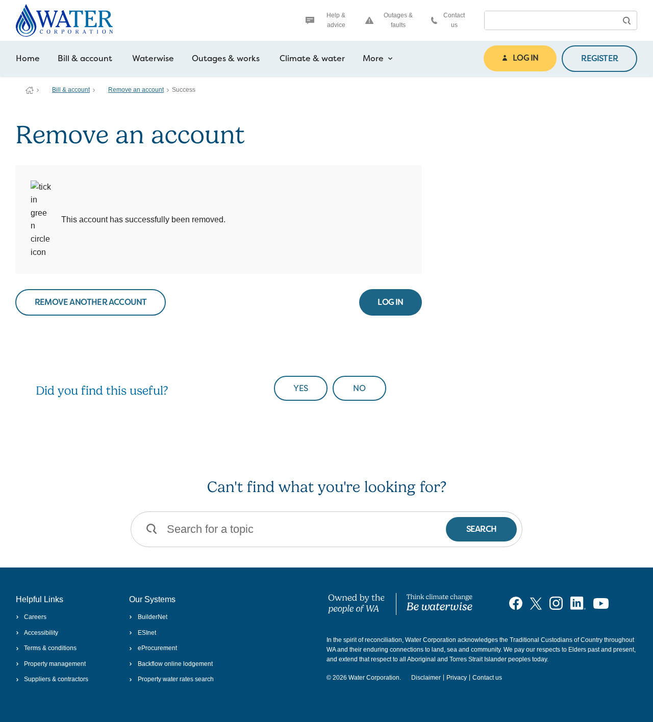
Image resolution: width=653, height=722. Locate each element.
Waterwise (153, 58)
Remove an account (136, 89)
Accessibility (41, 632)
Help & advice (335, 20)
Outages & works (226, 58)
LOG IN (525, 58)
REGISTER (599, 58)
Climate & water (312, 58)
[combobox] (550, 20)
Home (28, 58)
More (373, 58)
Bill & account (85, 58)
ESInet (147, 632)
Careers (35, 617)
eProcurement (157, 648)
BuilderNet (152, 617)
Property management (55, 663)
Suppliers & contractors (56, 679)
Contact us (454, 20)
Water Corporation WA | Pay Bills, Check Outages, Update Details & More (30, 90)
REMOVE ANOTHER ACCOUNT (90, 302)
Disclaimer (426, 678)
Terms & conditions (50, 648)
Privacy (456, 678)
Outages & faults (398, 20)
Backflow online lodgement (175, 663)
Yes (300, 388)
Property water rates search (175, 679)
